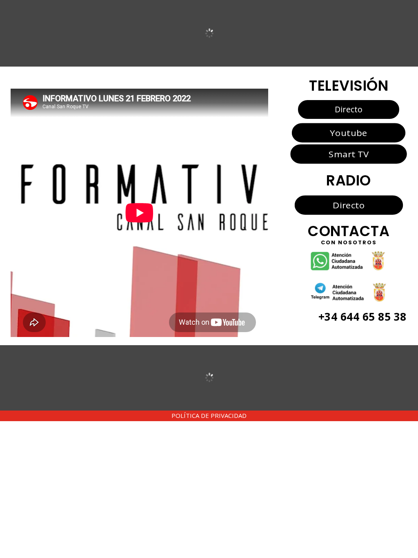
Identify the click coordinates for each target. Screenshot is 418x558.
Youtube (348, 132)
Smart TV (349, 154)
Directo (348, 109)
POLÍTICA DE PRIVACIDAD (209, 415)
